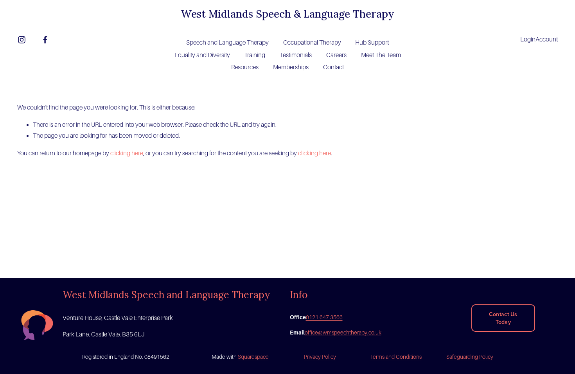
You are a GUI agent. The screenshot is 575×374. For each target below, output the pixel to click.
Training (254, 55)
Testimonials (296, 55)
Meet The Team (381, 55)
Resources (245, 67)
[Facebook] (45, 39)
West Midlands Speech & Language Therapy (287, 13)
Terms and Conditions (396, 357)
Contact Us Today (503, 318)
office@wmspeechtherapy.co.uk (343, 332)
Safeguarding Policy (469, 357)
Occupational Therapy (312, 42)
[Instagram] (21, 39)
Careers (336, 55)
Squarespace (253, 357)
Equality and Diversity (202, 55)
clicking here (126, 153)
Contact (333, 67)
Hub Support (372, 42)
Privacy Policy (320, 357)
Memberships (291, 67)
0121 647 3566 (324, 317)
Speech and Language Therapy (227, 42)
